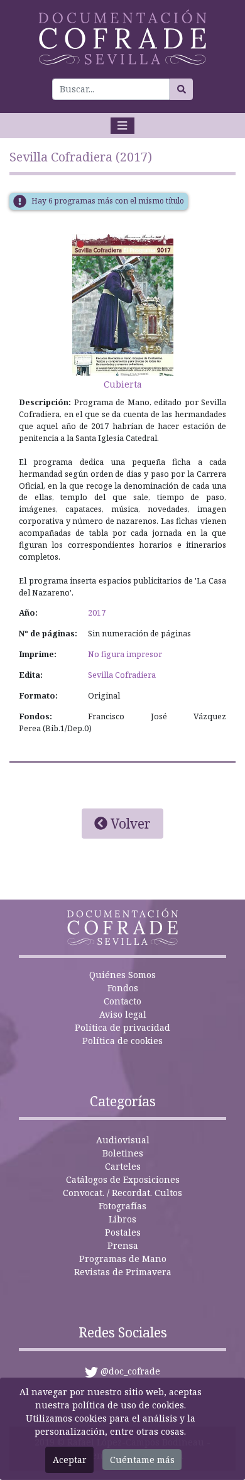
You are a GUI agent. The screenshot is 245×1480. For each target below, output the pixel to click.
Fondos (122, 988)
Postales (123, 1232)
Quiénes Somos (122, 975)
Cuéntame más (142, 1460)
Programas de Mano (122, 1259)
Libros (122, 1219)
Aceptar (70, 1460)
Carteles (123, 1166)
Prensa (122, 1245)
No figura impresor (125, 654)
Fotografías (122, 1206)
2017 (97, 612)
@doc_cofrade (130, 1371)
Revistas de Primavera (123, 1272)
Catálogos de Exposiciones (123, 1179)
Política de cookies (122, 1041)
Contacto (122, 1001)
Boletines (122, 1153)
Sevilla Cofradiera (122, 675)
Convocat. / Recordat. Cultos (122, 1193)
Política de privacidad (122, 1027)
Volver (129, 823)
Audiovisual (123, 1140)
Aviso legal (122, 1014)
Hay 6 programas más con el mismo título (107, 200)
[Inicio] (122, 37)
